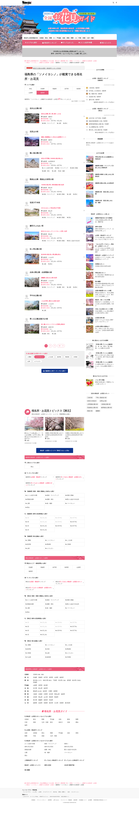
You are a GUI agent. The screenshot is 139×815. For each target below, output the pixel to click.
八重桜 (29, 357)
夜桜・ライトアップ (53, 495)
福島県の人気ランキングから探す (55, 371)
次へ (60, 346)
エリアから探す (32, 42)
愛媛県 (40, 700)
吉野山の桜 (103, 401)
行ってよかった (68, 42)
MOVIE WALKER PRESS (55, 796)
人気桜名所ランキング (31, 760)
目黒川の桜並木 (91, 401)
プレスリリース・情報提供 (66, 800)
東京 (54, 38)
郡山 (32, 467)
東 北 (27, 677)
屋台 (28, 507)
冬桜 (48, 649)
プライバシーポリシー (41, 800)
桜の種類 (27, 770)
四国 (84, 38)
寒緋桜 (67, 357)
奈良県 (51, 694)
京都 (76, 38)
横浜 (50, 680)
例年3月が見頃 (48, 746)
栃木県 (74, 680)
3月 (28, 522)
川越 (64, 680)
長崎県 (46, 703)
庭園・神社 (50, 499)
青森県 (55, 89)
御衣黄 (49, 657)
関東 (50, 38)
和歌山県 (57, 694)
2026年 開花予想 (69, 765)
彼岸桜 (59, 357)
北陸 (63, 38)
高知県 (51, 700)
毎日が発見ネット (65, 796)
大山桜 (29, 657)
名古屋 (39, 691)
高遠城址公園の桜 (92, 407)
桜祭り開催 (70, 495)
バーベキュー (71, 503)
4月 (28, 526)
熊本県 (51, 703)
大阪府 (35, 694)
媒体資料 (75, 800)
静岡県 (55, 691)
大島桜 (75, 357)
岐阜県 (45, 691)
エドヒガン (37, 361)
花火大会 (55, 792)
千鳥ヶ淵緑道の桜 (101, 397)
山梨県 (35, 685)
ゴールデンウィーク (47, 792)
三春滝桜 (89, 397)
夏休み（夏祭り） (62, 792)
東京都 (35, 680)
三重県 (50, 691)
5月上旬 (44, 530)
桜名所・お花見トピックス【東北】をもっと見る (54, 450)
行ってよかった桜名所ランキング (74, 760)
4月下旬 (74, 526)
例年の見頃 (47, 765)
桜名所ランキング (50, 43)
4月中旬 (59, 526)
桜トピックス (106, 43)
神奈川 (61, 722)
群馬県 (69, 680)
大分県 (56, 703)
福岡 (26, 725)
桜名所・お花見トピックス (32, 765)
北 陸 (27, 688)
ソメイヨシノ (51, 540)
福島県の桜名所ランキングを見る (104, 102)
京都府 (40, 694)
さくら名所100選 (86, 42)
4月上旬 (44, 526)
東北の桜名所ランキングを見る (104, 132)
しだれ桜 (50, 357)
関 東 (27, 680)
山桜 (28, 361)
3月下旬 (74, 522)
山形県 (31, 93)
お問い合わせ (56, 800)
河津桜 (69, 657)
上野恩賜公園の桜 (92, 404)
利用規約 (33, 800)
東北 (46, 38)
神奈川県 (45, 680)
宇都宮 (78, 680)
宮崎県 (62, 703)
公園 (28, 503)
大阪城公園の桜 (105, 404)
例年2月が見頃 (29, 746)
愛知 (77, 722)
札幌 (39, 674)
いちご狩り (34, 792)
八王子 (39, 680)
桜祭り (66, 744)
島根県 (56, 697)
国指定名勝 (30, 499)
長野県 (40, 685)
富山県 (40, 688)
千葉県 (55, 680)
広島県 (35, 697)
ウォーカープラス (27, 792)
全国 (26, 733)
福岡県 (35, 703)
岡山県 (40, 697)
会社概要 (90, 800)
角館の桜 (89, 411)
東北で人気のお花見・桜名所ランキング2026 (47, 68)
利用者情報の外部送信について (100, 800)
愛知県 (35, 691)
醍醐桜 (98, 411)
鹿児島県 (67, 703)
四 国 (27, 700)
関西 (72, 38)
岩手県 (67, 89)
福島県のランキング (36, 477)
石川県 (35, 688)
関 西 (27, 694)
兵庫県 (46, 694)
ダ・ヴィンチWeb (34, 796)
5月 (28, 530)
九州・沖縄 (90, 38)
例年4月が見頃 (68, 746)
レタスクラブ (26, 796)
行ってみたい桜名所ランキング (53, 760)
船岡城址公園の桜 (106, 407)
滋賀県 (63, 694)
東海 (68, 38)
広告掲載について (83, 800)
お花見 (40, 792)
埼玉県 (60, 680)
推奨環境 (50, 800)
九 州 (27, 703)
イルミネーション (75, 792)
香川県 (35, 700)
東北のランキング (35, 581)
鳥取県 (51, 697)
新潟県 (46, 685)
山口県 (46, 697)
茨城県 (35, 682)
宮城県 (43, 89)
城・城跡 (49, 503)
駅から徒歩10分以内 (73, 499)
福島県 (31, 571)
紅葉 (69, 792)
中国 (79, 38)
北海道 (41, 38)
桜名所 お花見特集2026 (31, 38)
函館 (42, 674)
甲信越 (59, 38)
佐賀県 (40, 703)
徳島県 (46, 700)
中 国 (27, 697)
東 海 (27, 691)
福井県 (46, 688)
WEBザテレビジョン (44, 796)
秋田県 (79, 89)
